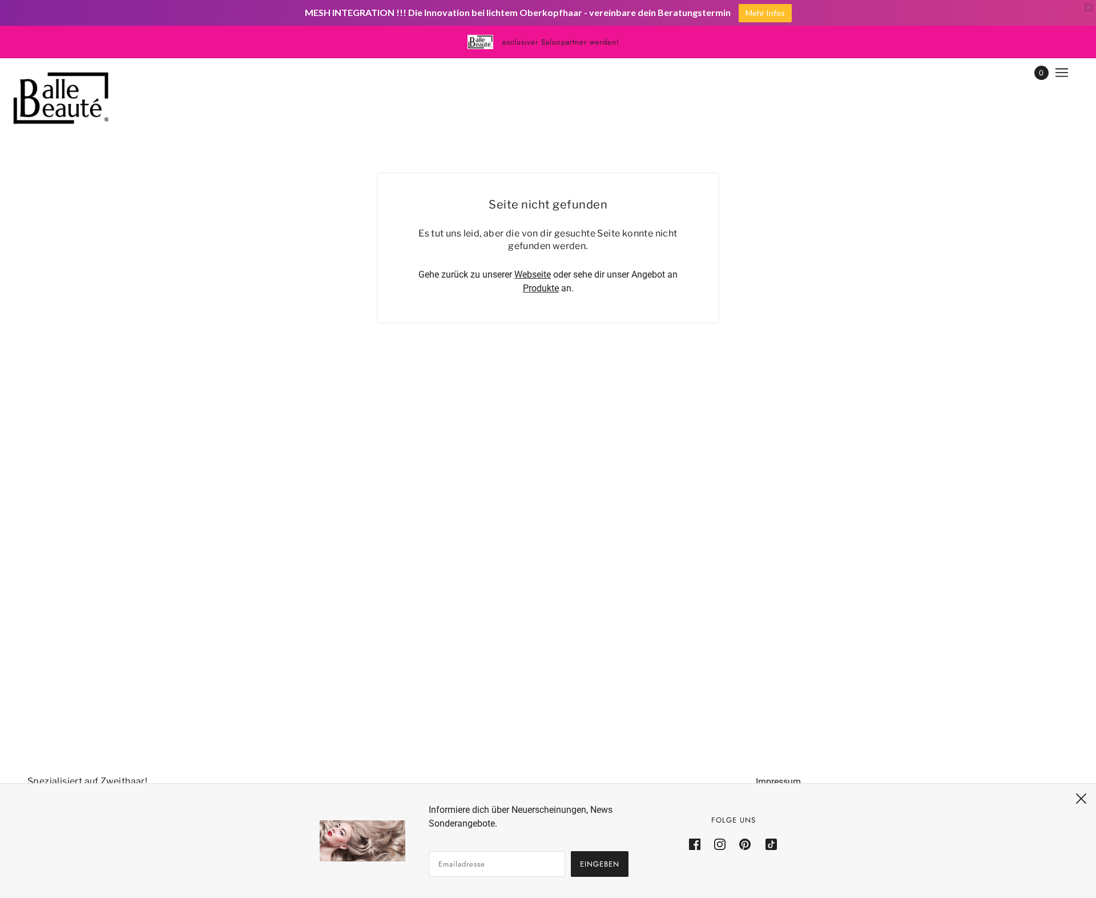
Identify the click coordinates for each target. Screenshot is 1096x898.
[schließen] (1081, 798)
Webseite (532, 274)
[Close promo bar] (1088, 7)
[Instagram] (719, 844)
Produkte (541, 288)
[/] (60, 98)
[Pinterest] (744, 844)
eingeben (599, 864)
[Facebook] (698, 844)
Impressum (778, 781)
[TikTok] (767, 844)
